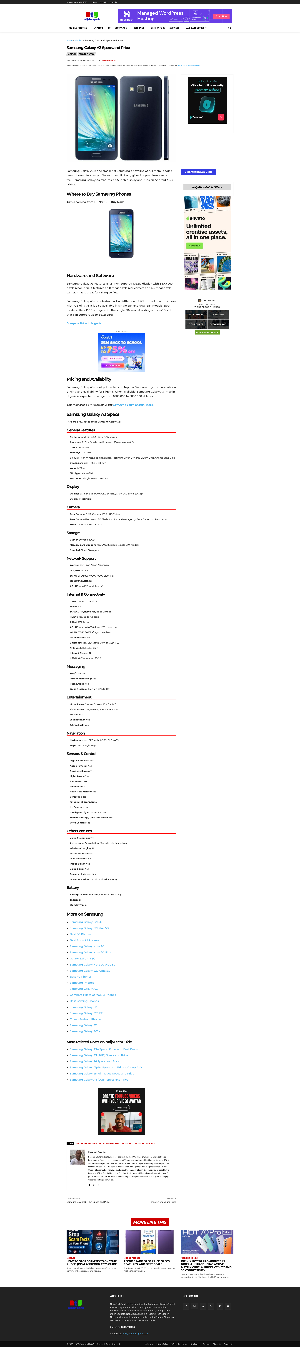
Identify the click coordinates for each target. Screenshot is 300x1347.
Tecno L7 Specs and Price (162, 1202)
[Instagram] (194, 1306)
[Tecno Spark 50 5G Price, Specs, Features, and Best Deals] (150, 1242)
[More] (230, 60)
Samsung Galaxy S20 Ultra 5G (90, 970)
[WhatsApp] (215, 60)
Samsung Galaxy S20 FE (86, 1013)
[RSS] (211, 1306)
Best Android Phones (84, 940)
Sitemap (206, 1344)
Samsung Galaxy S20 (84, 1007)
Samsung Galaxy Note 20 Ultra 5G (93, 964)
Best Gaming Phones (84, 1001)
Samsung (127, 1143)
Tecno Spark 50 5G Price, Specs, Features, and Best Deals (147, 1263)
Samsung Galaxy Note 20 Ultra (90, 952)
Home (69, 40)
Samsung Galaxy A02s (85, 1031)
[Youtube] (228, 1306)
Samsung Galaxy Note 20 (87, 946)
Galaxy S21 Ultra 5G (82, 958)
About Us (217, 1344)
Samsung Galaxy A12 (84, 1025)
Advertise (149, 1344)
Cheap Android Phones (86, 1019)
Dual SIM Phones (109, 1143)
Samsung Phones (82, 982)
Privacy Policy (162, 1344)
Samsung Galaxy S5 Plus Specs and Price (88, 1202)
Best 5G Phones (80, 934)
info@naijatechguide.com (135, 1333)
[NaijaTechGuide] (92, 16)
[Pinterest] (208, 60)
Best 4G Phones (81, 976)
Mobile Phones (86, 54)
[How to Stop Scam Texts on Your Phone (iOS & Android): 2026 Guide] (93, 1242)
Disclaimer (195, 1344)
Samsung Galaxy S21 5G (86, 922)
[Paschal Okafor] (77, 1168)
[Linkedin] (223, 60)
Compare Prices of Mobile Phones (93, 994)
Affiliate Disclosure (179, 1344)
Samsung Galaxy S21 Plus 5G (89, 928)
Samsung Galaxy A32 (84, 988)
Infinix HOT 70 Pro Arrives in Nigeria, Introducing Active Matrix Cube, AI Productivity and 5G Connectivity (206, 1266)
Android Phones (86, 1143)
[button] (229, 28)
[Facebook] (194, 60)
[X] (201, 60)
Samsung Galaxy (145, 1143)
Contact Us (228, 1344)
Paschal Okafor (108, 60)
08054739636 (128, 1326)
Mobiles (78, 40)
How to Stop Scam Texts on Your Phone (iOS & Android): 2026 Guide (92, 1263)
